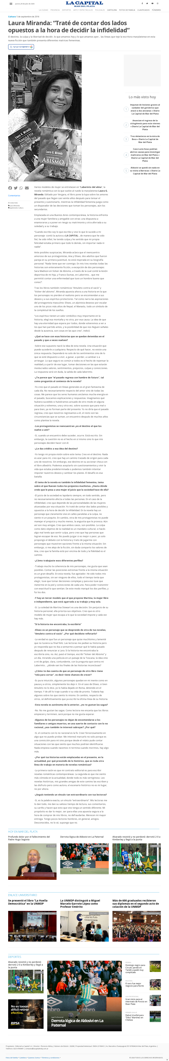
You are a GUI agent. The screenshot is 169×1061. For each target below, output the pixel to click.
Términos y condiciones (50, 1058)
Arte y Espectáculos (83, 10)
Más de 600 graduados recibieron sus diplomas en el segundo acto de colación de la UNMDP (135, 903)
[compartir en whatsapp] (22, 188)
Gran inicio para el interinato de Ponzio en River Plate (136, 1001)
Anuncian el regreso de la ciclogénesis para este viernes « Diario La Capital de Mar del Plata (142, 125)
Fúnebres (156, 10)
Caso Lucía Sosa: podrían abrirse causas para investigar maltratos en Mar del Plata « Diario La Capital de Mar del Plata (142, 155)
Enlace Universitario (46, 913)
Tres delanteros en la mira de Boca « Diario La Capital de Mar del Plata (142, 139)
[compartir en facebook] (11, 188)
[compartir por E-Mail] (27, 188)
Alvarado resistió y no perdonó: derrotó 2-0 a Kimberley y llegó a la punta (136, 838)
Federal (39, 972)
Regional (129, 981)
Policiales (100, 10)
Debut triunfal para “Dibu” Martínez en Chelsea (134, 1017)
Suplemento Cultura (16, 208)
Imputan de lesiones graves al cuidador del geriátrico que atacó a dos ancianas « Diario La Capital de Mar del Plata (142, 109)
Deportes (66, 10)
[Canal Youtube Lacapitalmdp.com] (152, 3)
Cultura (12, 16)
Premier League (131, 1012)
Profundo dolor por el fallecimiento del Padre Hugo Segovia (29, 838)
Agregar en (21, 47)
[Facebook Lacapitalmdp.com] (142, 3)
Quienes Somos (34, 1058)
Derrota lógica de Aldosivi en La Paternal (82, 836)
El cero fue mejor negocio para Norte (134, 984)
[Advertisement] (142, 70)
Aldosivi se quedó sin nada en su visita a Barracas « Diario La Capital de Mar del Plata (142, 170)
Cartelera (112, 10)
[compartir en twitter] (16, 188)
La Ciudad (43, 10)
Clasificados (143, 10)
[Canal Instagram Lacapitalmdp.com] (157, 3)
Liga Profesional (57, 1017)
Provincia (55, 10)
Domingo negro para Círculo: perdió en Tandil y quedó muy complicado (135, 969)
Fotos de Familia (127, 10)
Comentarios (14, 195)
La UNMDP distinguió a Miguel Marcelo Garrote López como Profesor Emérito (80, 903)
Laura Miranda (15, 206)
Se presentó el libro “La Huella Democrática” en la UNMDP (28, 902)
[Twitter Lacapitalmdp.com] (147, 3)
